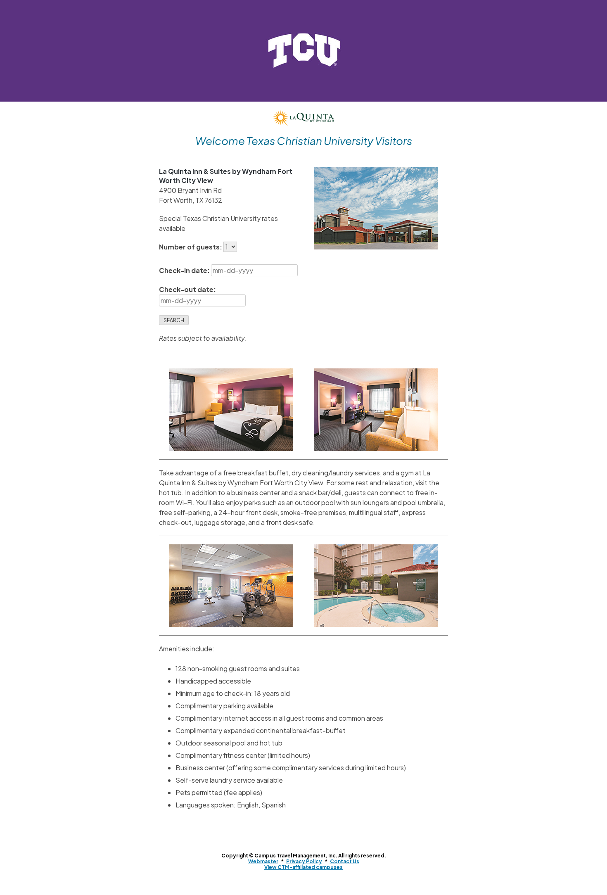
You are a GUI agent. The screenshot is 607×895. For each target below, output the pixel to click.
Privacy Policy (304, 861)
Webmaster (263, 861)
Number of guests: (191, 246)
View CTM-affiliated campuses (303, 867)
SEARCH (174, 320)
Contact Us (344, 861)
